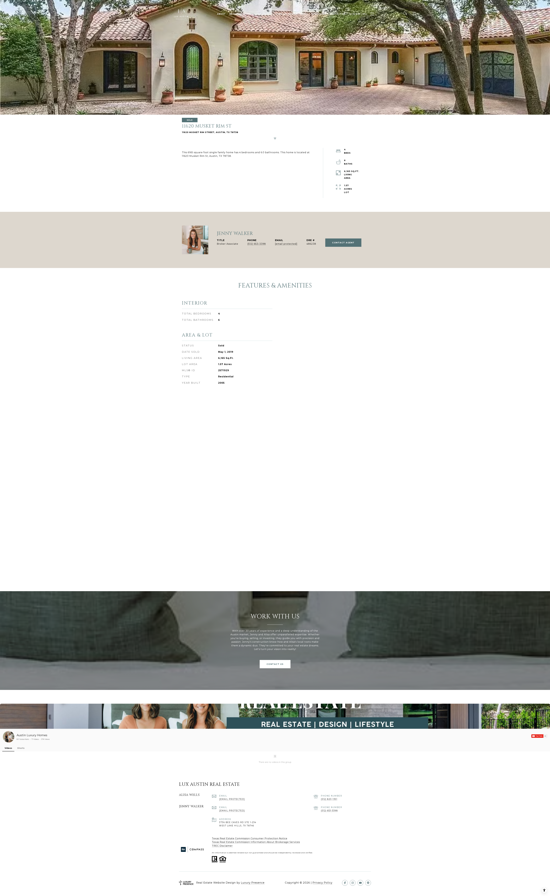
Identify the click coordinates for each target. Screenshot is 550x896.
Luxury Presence (253, 882)
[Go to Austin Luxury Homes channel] (8, 737)
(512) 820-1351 (329, 799)
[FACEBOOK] (345, 883)
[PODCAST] (368, 883)
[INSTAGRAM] (352, 883)
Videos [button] (8, 748)
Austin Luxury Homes (32, 735)
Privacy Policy (322, 882)
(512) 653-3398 (256, 243)
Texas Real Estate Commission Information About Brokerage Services (256, 842)
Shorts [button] (20, 748)
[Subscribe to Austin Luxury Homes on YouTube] (539, 736)
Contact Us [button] (275, 664)
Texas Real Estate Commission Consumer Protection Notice (249, 838)
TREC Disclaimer (222, 845)
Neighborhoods (240, 14)
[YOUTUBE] (360, 883)
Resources (319, 14)
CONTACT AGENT (343, 242)
